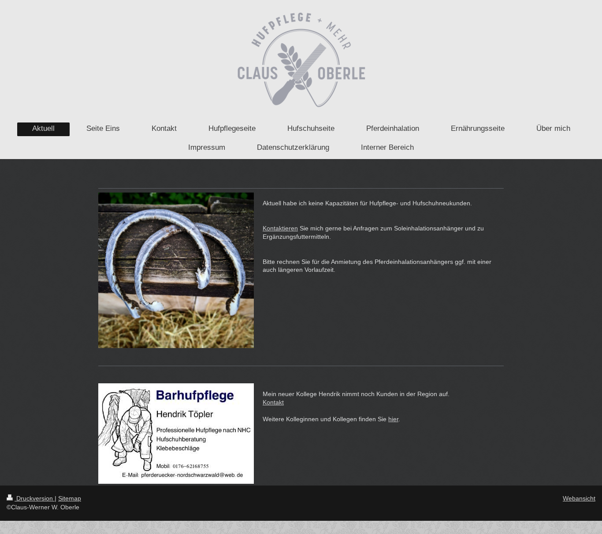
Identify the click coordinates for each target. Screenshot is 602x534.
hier (393, 419)
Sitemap (69, 498)
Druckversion (35, 498)
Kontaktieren (280, 228)
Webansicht (579, 498)
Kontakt (273, 402)
